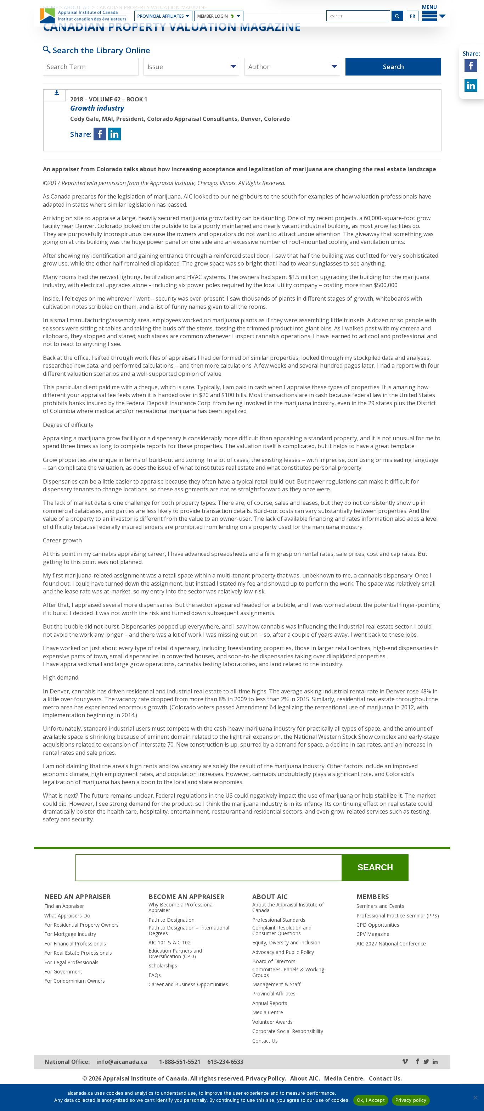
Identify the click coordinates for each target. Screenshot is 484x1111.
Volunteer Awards (272, 1022)
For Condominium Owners (74, 981)
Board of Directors (274, 961)
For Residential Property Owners (81, 925)
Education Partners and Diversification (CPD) (175, 953)
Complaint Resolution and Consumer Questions (281, 930)
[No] (475, 1097)
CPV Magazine (372, 934)
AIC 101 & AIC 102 (169, 942)
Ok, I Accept (371, 1100)
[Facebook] (417, 1062)
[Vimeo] (405, 1062)
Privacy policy (411, 1100)
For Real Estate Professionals (78, 953)
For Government (63, 972)
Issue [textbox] (155, 66)
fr (412, 16)
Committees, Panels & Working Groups (288, 972)
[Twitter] (426, 1062)
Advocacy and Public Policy (283, 952)
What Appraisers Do (67, 916)
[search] (358, 15)
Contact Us (265, 1041)
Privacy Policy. (266, 1078)
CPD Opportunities (377, 925)
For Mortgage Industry (70, 934)
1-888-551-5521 (180, 1062)
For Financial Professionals (75, 944)
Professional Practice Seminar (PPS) (397, 916)
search (375, 867)
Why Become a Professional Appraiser (181, 907)
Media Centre (267, 1012)
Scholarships (162, 965)
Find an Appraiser (64, 906)
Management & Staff (276, 984)
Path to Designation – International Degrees (188, 930)
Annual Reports (269, 1003)
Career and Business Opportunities (188, 984)
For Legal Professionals (71, 962)
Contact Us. (385, 1078)
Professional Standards (278, 920)
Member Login (212, 16)
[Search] (397, 16)
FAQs (154, 975)
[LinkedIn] (435, 1062)
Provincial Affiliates (160, 16)
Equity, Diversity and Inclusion (286, 942)
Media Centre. (344, 1078)
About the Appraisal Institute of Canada (288, 907)
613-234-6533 (225, 1062)
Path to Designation (171, 920)
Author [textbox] (259, 66)
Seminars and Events (380, 906)
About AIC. (305, 1078)
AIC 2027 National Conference (391, 944)
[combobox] (191, 67)
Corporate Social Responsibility (287, 1031)
